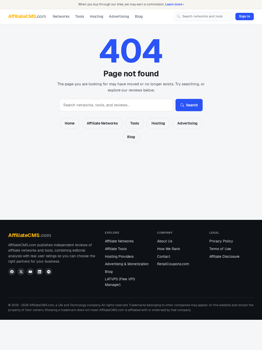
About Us (164, 241)
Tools (79, 16)
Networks (61, 16)
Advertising (119, 16)
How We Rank (168, 248)
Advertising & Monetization (127, 264)
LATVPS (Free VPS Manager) (120, 282)
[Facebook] (11, 271)
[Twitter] (21, 271)
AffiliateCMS (27, 16)
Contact (163, 256)
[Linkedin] (39, 271)
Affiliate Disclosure (224, 256)
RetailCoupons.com (173, 264)
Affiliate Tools (116, 248)
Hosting (96, 16)
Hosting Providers (119, 256)
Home (69, 123)
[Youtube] (30, 271)
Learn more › (174, 4)
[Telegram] (48, 271)
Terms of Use (220, 248)
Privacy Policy (221, 241)
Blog (139, 16)
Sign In (244, 16)
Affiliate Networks (102, 123)
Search (192, 105)
